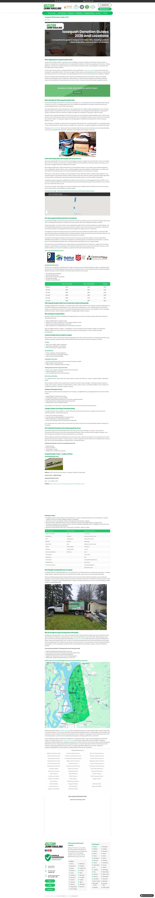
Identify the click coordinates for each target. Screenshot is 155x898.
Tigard (81, 882)
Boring (72, 868)
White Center (106, 874)
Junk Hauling (82, 638)
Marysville (105, 881)
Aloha (71, 863)
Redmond (105, 851)
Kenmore (95, 874)
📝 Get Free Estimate (147, 895)
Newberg (82, 866)
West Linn (82, 886)
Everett (95, 862)
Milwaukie (82, 863)
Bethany (72, 870)
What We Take (52, 13)
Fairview (72, 879)
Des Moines (96, 858)
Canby (71, 873)
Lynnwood (95, 878)
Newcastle (105, 846)
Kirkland (95, 876)
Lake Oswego (73, 889)
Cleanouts (71, 13)
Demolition (79, 13)
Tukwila (104, 867)
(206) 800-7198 (105, 5)
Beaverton (72, 866)
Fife (94, 867)
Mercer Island (96, 881)
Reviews (50, 889)
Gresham (72, 882)
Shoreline (105, 860)
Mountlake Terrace (95, 884)
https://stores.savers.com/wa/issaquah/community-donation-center (67, 484)
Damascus (72, 877)
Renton (104, 853)
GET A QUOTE (77, 92)
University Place (104, 884)
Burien (95, 853)
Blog (50, 885)
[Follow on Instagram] (48, 850)
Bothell (95, 851)
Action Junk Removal (55, 128)
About (50, 881)
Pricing (105, 13)
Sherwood (82, 875)
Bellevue (95, 849)
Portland (82, 870)
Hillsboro (72, 884)
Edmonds (95, 860)
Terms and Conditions (61, 896)
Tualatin (81, 879)
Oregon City (82, 868)
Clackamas (73, 875)
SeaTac (104, 856)
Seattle (104, 858)
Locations (98, 13)
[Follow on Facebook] (46, 850)
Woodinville (105, 876)
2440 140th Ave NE (51, 871)
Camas (95, 856)
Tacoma (104, 865)
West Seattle (106, 872)
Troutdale (82, 877)
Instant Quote (105, 9)
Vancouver (105, 878)
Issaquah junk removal (89, 70)
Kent (94, 872)
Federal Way (96, 865)
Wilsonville (82, 884)
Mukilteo (95, 887)
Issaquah (76, 638)
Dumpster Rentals (90, 13)
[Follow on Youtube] (51, 850)
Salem (81, 873)
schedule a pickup (64, 730)
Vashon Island (106, 887)
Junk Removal (62, 13)
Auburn (95, 846)
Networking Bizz (74, 896)
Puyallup (105, 849)
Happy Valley (73, 886)
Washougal (105, 869)
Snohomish (105, 862)
